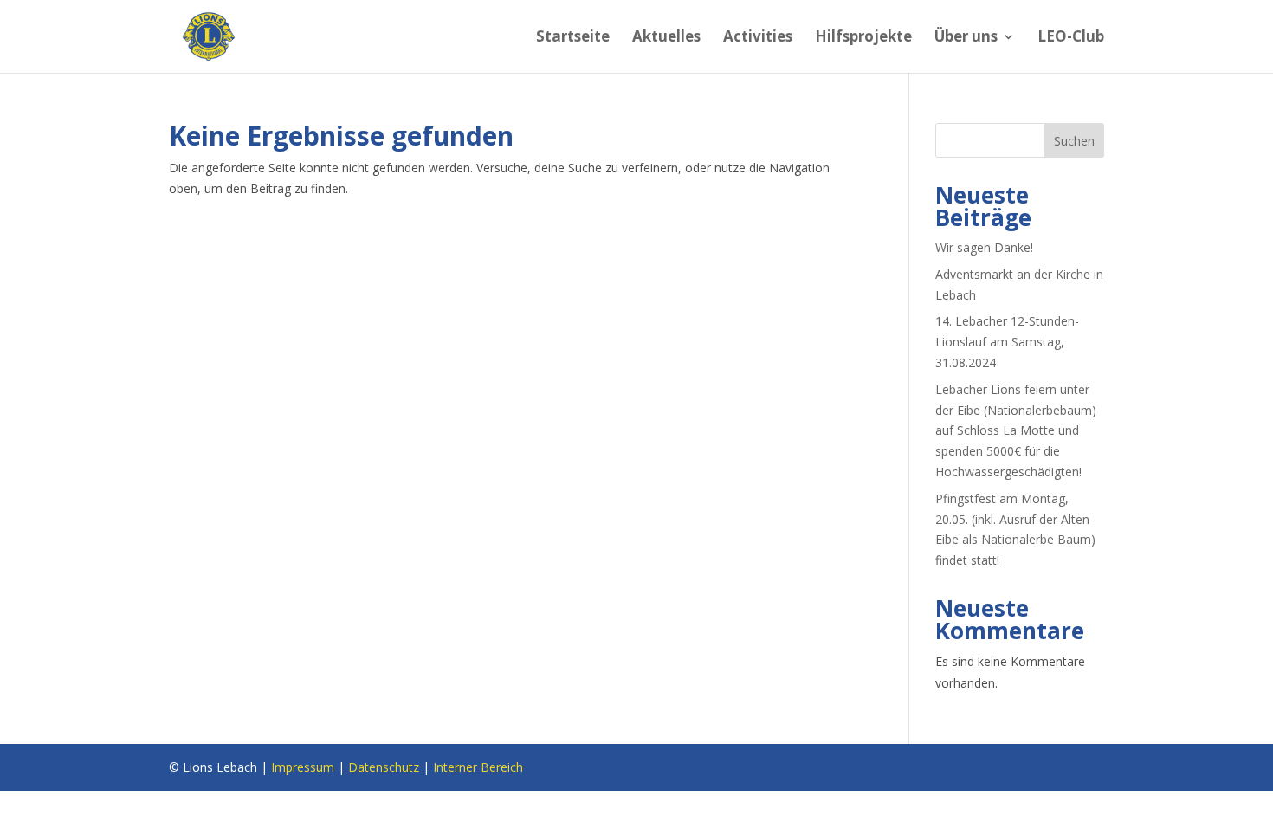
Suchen (1074, 141)
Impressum (302, 767)
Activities (757, 38)
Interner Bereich (478, 767)
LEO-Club (1070, 38)
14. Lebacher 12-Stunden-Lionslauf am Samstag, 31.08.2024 (1007, 342)
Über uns (966, 38)
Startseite (573, 38)
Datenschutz (383, 767)
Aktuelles (666, 38)
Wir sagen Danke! (984, 247)
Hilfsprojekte (863, 38)
